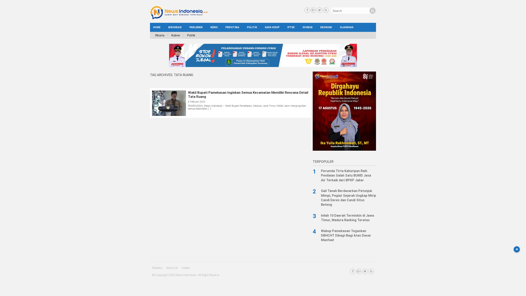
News (214, 27)
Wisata (159, 35)
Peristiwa (232, 27)
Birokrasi (175, 27)
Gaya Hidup (272, 27)
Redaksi (157, 267)
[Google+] (313, 10)
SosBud (307, 27)
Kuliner (175, 35)
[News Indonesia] (179, 18)
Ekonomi (326, 27)
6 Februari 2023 (196, 101)
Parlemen (196, 27)
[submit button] (372, 11)
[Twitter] (319, 10)
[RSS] (326, 10)
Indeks (186, 267)
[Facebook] (307, 10)
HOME (156, 27)
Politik (252, 27)
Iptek (291, 27)
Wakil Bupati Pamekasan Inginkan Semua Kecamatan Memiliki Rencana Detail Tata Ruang (248, 94)
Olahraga (346, 27)
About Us (172, 267)
